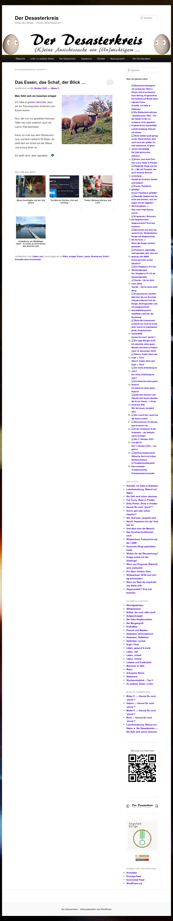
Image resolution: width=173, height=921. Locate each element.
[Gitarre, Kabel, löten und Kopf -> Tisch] (144, 357)
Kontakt (101, 58)
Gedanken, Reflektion (137, 637)
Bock (129, 717)
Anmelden (131, 872)
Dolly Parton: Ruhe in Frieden (141, 503)
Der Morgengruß (134, 623)
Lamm (87, 256)
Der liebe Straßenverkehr (139, 619)
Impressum (86, 58)
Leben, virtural (134, 658)
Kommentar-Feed (135, 879)
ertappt (72, 256)
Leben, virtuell (133, 655)
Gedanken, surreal (135, 640)
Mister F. (55, 88)
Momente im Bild (135, 665)
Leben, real (37, 256)
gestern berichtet (37, 102)
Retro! (129, 669)
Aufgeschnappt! (134, 615)
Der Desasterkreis (37, 17)
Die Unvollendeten (141, 58)
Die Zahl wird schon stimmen (141, 496)
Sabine (130, 703)
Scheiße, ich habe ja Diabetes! (142, 485)
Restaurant (96, 256)
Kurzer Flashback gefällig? (144, 192)
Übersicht (20, 58)
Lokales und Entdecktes (138, 662)
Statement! (132, 676)
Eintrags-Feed (133, 876)
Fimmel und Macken (137, 630)
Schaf (105, 256)
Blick (65, 256)
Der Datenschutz (67, 58)
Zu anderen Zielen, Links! (139, 683)
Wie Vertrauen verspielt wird (141, 517)
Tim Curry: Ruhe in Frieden (144, 162)
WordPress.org (134, 883)
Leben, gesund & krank (138, 647)
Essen (80, 256)
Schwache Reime (135, 672)
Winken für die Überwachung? (142, 553)
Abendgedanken (134, 605)
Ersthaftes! (132, 626)
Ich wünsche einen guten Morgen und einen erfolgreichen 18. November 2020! (144, 347)
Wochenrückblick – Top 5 (139, 680)
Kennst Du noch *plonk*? (143, 337)
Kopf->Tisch (132, 644)
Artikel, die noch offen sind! (140, 612)
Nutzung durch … (118, 58)
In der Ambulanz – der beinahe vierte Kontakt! (143, 432)
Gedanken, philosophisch (139, 633)
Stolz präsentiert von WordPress (96, 909)
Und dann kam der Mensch (140, 528)
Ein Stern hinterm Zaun (138, 571)
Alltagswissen (133, 608)
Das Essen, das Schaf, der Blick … (50, 82)
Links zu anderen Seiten (42, 58)
